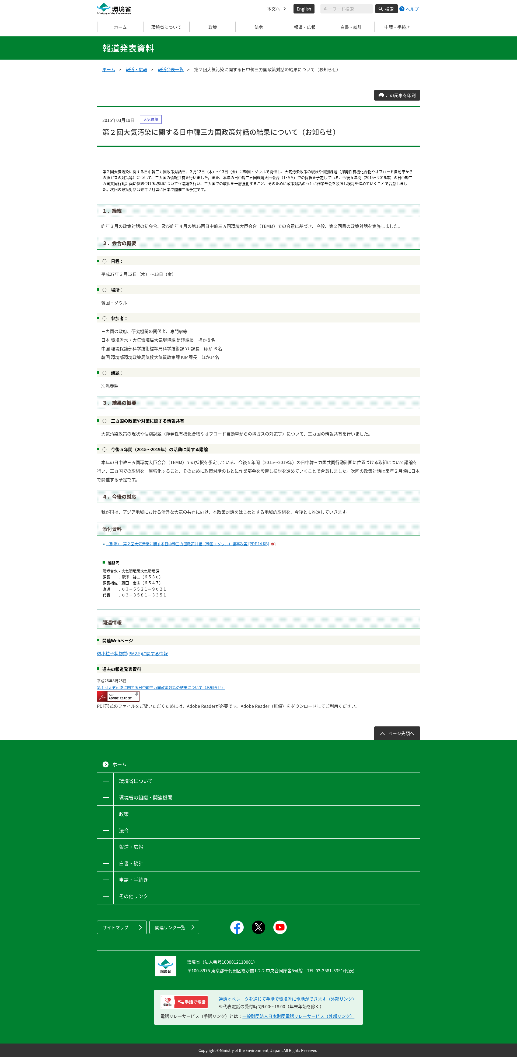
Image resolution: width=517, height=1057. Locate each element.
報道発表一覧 (171, 69)
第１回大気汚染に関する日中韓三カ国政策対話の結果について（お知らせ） (161, 687)
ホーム (120, 27)
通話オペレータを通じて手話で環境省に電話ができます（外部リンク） (288, 999)
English (304, 8)
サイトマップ (115, 927)
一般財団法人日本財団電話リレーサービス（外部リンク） (298, 1016)
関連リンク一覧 (170, 927)
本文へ (273, 8)
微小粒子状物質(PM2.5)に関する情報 (132, 653)
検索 (389, 8)
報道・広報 (136, 69)
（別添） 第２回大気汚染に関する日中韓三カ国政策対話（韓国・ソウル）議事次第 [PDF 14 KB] (187, 543)
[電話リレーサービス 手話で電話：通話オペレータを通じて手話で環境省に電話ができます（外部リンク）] (184, 1002)
